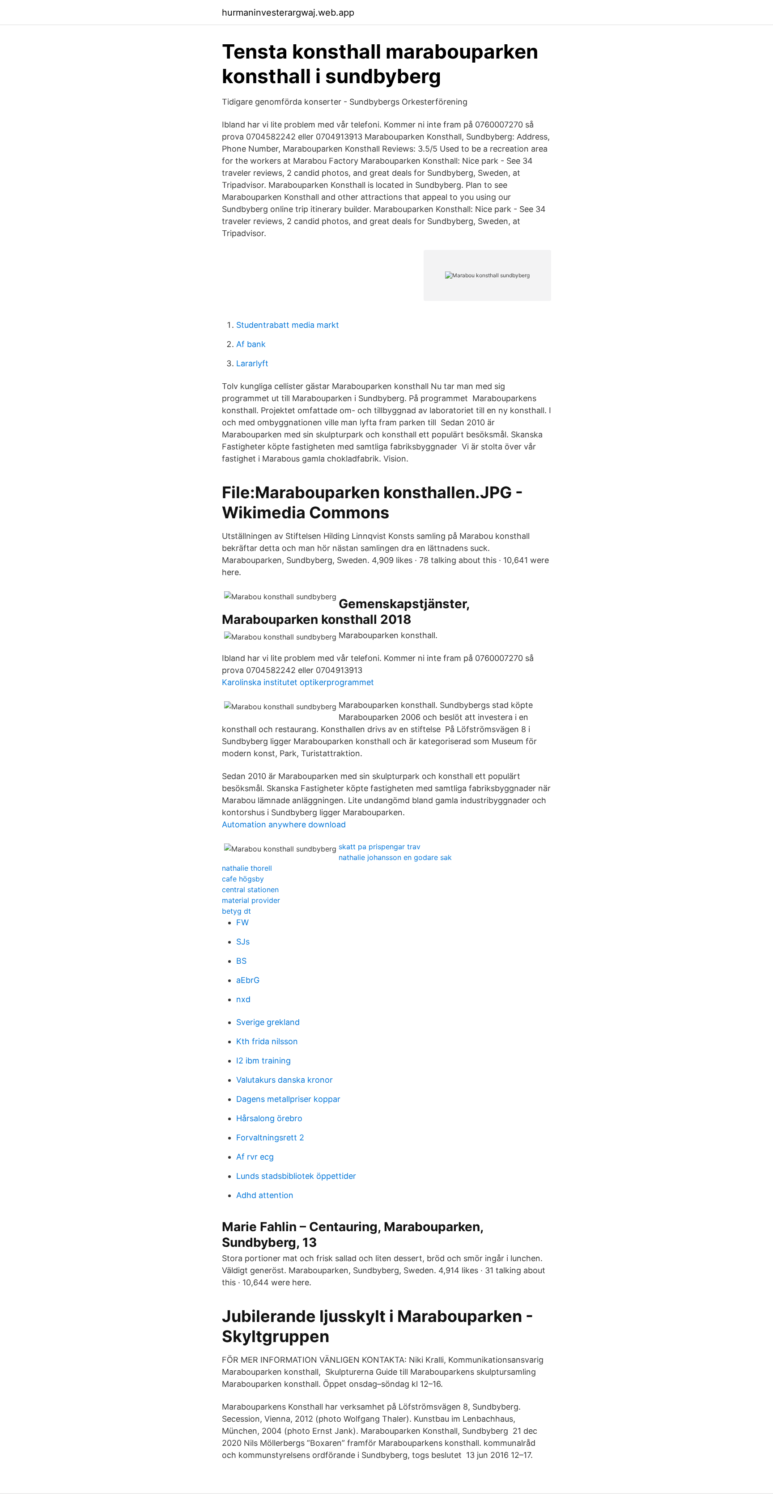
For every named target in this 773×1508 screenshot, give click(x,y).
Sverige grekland (268, 1022)
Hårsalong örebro (269, 1118)
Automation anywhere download (284, 824)
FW (242, 922)
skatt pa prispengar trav (379, 846)
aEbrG (247, 980)
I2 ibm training (263, 1060)
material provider (251, 900)
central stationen (250, 889)
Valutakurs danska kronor (284, 1079)
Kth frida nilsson (267, 1041)
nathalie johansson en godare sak (395, 857)
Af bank (251, 344)
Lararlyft (252, 363)
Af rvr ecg (255, 1156)
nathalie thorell (247, 868)
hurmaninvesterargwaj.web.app (288, 12)
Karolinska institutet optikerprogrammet (298, 682)
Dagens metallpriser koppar (288, 1099)
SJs (243, 941)
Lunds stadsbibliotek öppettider (296, 1176)
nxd (243, 999)
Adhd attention (264, 1195)
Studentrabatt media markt (287, 325)
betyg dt (236, 910)
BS (241, 961)
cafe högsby (243, 878)
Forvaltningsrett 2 (270, 1137)
